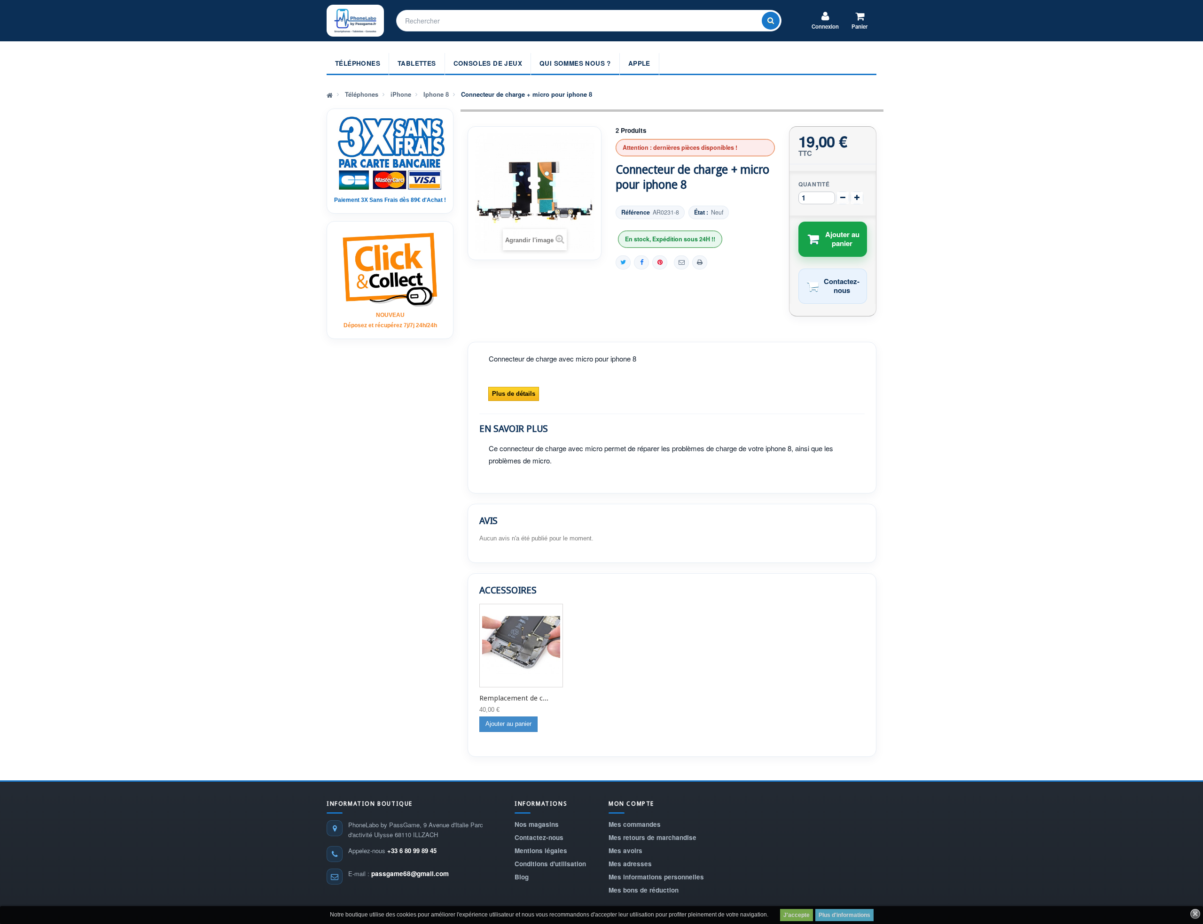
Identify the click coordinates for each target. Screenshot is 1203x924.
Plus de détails (513, 393)
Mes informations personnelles (656, 876)
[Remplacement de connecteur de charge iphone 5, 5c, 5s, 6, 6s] (521, 645)
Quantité (814, 184)
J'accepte (796, 915)
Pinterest (659, 262)
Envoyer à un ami (681, 262)
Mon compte (631, 803)
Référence (635, 212)
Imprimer (699, 262)
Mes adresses (630, 863)
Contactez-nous (539, 837)
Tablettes (417, 63)
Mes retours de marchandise (652, 837)
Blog (522, 876)
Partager (641, 262)
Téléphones (357, 63)
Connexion (825, 27)
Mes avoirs (625, 850)
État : (701, 212)
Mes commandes (635, 824)
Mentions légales (541, 850)
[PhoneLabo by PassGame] (355, 20)
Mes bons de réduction (644, 890)
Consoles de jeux (487, 63)
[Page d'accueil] (330, 94)
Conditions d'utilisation (550, 863)
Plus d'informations (844, 915)
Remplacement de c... (513, 698)
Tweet (623, 262)
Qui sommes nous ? (575, 63)
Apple (639, 63)
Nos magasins (537, 824)
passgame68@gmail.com (410, 873)
